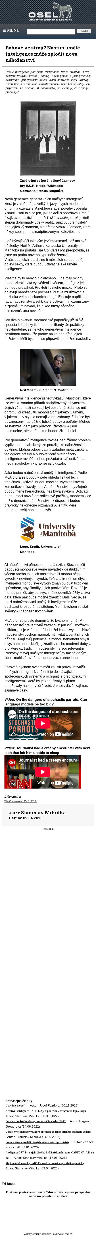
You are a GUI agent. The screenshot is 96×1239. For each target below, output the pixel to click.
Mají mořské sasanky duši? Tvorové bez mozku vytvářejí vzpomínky (45, 1163)
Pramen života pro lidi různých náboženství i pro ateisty (37, 1142)
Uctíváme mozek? (16, 1105)
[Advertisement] (48, 871)
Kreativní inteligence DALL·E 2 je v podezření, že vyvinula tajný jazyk (46, 1110)
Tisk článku (48, 828)
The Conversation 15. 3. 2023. (20, 801)
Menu (10, 30)
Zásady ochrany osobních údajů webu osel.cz (48, 1233)
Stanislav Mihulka (43, 812)
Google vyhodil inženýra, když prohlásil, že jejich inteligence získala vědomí (48, 1131)
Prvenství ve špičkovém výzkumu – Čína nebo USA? (36, 1121)
